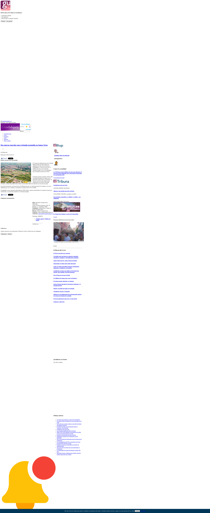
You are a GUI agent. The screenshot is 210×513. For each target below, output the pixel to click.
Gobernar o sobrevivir (58, 301)
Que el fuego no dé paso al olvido (61, 275)
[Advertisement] (7, 46)
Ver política (143, 511)
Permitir (3, 21)
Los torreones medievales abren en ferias (66, 430)
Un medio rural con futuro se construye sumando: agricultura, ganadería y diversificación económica (66, 257)
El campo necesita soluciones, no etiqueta (63, 281)
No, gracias (9, 21)
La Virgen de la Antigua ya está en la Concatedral (65, 214)
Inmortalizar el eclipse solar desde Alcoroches (64, 263)
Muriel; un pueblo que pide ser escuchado (63, 288)
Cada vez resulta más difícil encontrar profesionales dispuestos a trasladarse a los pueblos (66, 267)
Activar (9, 234)
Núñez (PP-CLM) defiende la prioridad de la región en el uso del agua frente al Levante (69, 433)
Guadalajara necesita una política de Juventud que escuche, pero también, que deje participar (66, 271)
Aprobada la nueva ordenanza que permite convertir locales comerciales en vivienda (69, 453)
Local (55, 217)
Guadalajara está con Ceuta (60, 185)
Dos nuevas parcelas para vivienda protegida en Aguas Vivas (24, 145)
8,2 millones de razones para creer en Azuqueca (65, 278)
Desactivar (3, 234)
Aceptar (137, 511)
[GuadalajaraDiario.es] (6, 121)
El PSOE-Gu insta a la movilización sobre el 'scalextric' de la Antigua (67, 427)
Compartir (5, 158)
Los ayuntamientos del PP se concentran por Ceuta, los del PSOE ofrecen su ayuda (68, 442)
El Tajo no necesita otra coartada (61, 253)
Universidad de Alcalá (59, 177)
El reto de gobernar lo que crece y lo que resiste (65, 298)
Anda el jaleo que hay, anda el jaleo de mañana (65, 260)
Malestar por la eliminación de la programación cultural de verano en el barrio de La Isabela (67, 295)
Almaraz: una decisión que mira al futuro (63, 191)
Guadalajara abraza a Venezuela (61, 291)
